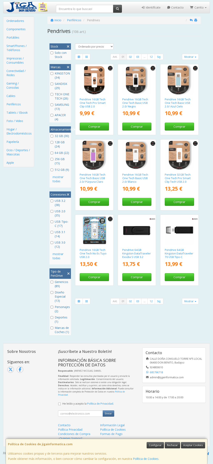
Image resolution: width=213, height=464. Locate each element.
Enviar (108, 413)
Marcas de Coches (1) (62, 330)
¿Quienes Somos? (70, 438)
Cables (10, 96)
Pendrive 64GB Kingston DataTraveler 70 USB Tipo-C (179, 253)
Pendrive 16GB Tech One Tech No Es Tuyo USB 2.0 (93, 253)
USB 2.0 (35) (60, 213)
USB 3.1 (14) (60, 234)
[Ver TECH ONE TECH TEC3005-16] (136, 155)
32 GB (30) (62, 136)
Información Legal (112, 425)
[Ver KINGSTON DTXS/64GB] (136, 230)
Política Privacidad (70, 429)
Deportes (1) (61, 319)
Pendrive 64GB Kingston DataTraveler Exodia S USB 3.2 (136, 253)
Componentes (16, 29)
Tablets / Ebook (17, 112)
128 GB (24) (60, 144)
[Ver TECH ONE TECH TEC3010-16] (179, 79)
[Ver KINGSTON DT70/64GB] (179, 230)
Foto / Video (14, 121)
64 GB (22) (62, 153)
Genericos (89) (61, 284)
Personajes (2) (62, 309)
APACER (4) (60, 117)
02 (130, 57)
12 (151, 57)
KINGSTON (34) (62, 75)
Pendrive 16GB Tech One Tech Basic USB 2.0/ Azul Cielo (178, 102)
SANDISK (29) (61, 86)
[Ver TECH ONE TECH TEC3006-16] (136, 79)
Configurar (155, 445)
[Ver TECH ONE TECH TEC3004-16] (94, 79)
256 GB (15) (60, 161)
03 (137, 57)
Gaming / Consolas (12, 85)
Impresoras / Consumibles (15, 60)
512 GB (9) (62, 170)
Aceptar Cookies (193, 445)
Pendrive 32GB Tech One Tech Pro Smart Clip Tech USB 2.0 (178, 178)
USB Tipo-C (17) (61, 224)
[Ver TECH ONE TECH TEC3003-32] (179, 155)
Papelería (12, 142)
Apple (10, 163)
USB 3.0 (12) (60, 244)
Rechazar (172, 445)
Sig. (159, 57)
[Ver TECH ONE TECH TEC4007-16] (94, 230)
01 (123, 57)
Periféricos (13, 104)
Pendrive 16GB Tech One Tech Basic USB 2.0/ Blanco (135, 178)
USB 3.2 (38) (60, 203)
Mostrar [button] (189, 57)
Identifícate (153, 7)
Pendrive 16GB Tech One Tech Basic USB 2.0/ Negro (135, 102)
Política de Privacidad (100, 403)
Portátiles (12, 37)
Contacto (177, 7)
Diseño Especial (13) (60, 296)
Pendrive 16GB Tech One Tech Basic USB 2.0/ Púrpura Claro (92, 178)
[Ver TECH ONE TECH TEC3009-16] (94, 155)
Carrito (199, 7)
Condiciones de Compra (74, 434)
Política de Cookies (146, 459)
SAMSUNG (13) (62, 107)
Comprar (94, 126)
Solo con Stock (61, 55)
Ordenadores (15, 21)
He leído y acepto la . (88, 403)
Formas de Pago (111, 434)
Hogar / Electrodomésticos (19, 131)
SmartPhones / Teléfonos (16, 48)
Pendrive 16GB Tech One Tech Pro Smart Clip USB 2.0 (92, 102)
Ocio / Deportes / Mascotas (18, 152)
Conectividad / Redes (16, 73)
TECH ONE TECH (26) (62, 96)
